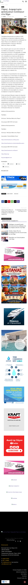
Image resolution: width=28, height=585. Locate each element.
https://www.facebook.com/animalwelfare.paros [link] (12, 143)
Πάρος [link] (6, 4)
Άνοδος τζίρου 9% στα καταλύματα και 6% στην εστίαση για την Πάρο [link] (18, 232)
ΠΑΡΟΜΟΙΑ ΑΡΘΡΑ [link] (6, 218)
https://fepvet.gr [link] (5, 154)
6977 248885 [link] (6, 560)
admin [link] (4, 16)
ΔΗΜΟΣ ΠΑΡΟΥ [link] (10, 193)
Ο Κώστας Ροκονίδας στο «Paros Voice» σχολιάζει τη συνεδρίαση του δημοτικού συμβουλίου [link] (7, 212)
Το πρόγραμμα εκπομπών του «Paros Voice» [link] (21, 210)
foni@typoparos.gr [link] (7, 562)
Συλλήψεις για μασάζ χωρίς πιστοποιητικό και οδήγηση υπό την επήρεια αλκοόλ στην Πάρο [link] (17, 226)
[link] (1, 1)
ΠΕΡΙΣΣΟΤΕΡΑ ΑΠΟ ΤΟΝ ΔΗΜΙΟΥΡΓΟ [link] (10, 220)
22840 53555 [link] (6, 558)
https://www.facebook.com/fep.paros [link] (10, 139)
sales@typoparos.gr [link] (6, 564)
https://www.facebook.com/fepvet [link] (9, 150)
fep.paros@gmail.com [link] (6, 157)
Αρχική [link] (2, 4)
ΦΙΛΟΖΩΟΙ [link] (16, 193)
